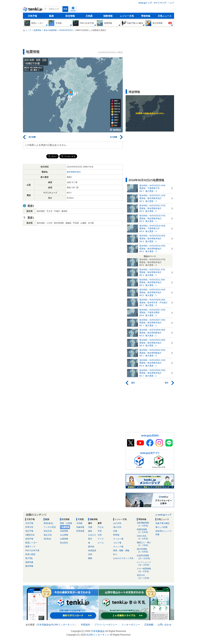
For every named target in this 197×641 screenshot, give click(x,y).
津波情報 (64, 531)
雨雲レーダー (31, 542)
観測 (51, 16)
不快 (100, 531)
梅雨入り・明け (144, 543)
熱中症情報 (142, 550)
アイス (101, 539)
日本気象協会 (44, 624)
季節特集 (145, 16)
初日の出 (143, 576)
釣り (115, 554)
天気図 (89, 16)
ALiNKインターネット (62, 624)
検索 (65, 9)
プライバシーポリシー (105, 624)
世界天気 (29, 527)
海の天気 (117, 527)
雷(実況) (47, 539)
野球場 (116, 535)
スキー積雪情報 (144, 570)
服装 (90, 531)
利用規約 (85, 624)
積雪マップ (30, 546)
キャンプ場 (118, 546)
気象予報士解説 (162, 523)
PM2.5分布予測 (32, 550)
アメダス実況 (50, 527)
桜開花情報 (142, 530)
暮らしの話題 (161, 527)
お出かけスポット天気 (123, 558)
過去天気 (48, 535)
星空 (90, 539)
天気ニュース (165, 16)
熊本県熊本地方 (74, 172)
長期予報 (29, 539)
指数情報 (108, 16)
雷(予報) (29, 558)
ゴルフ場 (117, 542)
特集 (157, 534)
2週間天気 (29, 535)
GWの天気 (142, 537)
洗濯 (90, 527)
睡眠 (90, 558)
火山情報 (64, 535)
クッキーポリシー (131, 624)
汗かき (101, 527)
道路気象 (29, 562)
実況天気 (48, 531)
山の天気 (117, 523)
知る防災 (64, 542)
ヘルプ (171, 3)
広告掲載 (148, 624)
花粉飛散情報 (143, 524)
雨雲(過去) (48, 523)
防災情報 (70, 16)
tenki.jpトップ (145, 3)
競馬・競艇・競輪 (121, 550)
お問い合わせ (164, 624)
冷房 (100, 535)
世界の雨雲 (30, 554)
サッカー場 (118, 539)
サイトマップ (160, 3)
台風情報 (64, 539)
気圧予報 (29, 531)
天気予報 (32, 16)
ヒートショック (144, 563)
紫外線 (91, 546)
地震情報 (65, 527)
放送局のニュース (163, 531)
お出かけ (92, 535)
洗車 (90, 554)
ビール (101, 542)
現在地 (73, 11)
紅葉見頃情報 (143, 556)
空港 (115, 531)
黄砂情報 (29, 566)
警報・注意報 (66, 523)
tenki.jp (33, 9)
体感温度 (92, 550)
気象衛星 (80, 527)
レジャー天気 (127, 16)
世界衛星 (80, 531)
